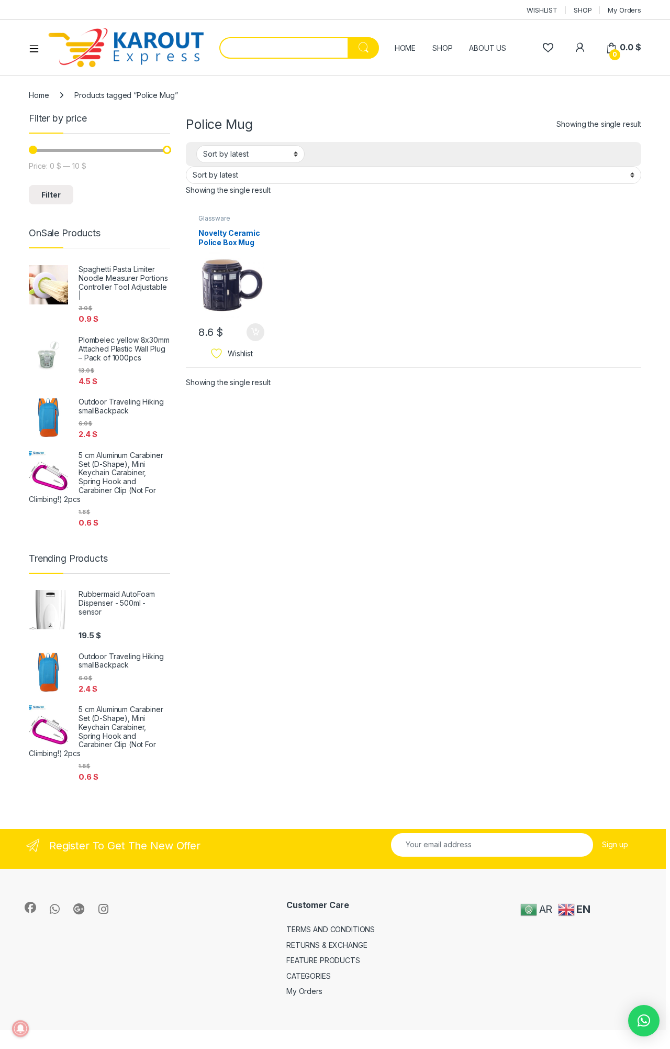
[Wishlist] (548, 47)
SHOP (582, 10)
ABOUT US (487, 47)
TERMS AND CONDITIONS (330, 929)
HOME (405, 47)
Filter (51, 194)
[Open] (38, 48)
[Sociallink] (30, 907)
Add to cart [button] (255, 332)
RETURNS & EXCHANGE (326, 945)
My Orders (624, 10)
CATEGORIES (308, 975)
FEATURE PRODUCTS (323, 960)
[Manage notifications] (20, 1028)
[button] (644, 1020)
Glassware (214, 218)
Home (39, 95)
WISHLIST (542, 10)
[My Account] (580, 47)
